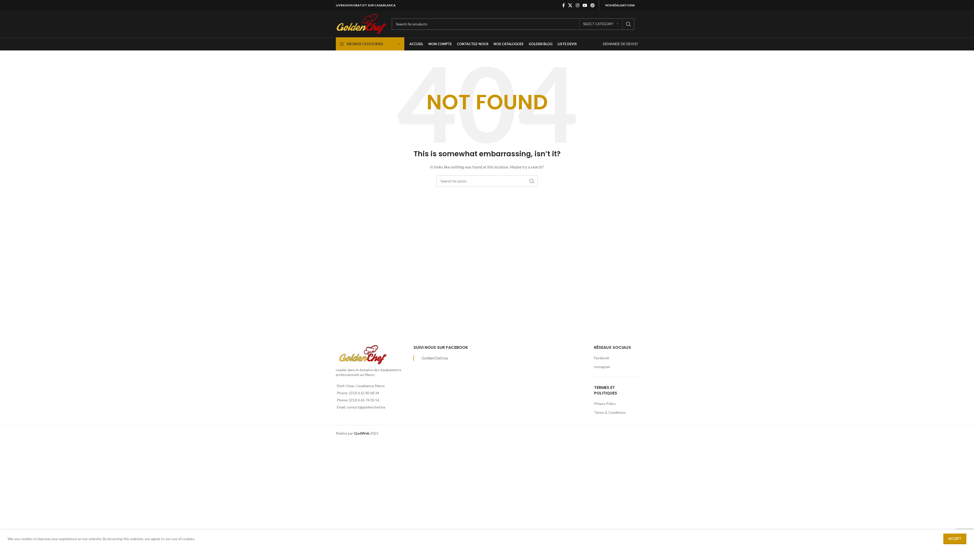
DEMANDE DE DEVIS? (620, 44)
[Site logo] (361, 23)
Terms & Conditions (610, 412)
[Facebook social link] (564, 5)
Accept (954, 539)
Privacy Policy (605, 403)
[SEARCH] (628, 24)
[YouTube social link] (585, 5)
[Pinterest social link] (592, 5)
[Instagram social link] (577, 5)
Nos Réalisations (620, 5)
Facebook (601, 358)
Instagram (602, 367)
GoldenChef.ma (435, 358)
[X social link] (570, 5)
